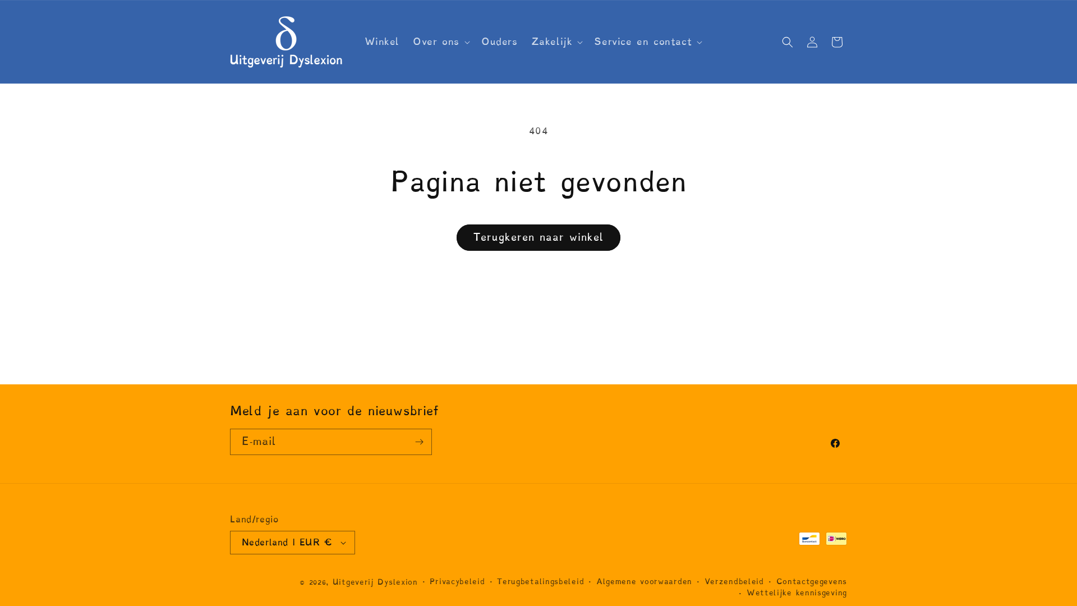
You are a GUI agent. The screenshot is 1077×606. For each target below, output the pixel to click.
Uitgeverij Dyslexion (375, 582)
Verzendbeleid (734, 581)
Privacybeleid (457, 581)
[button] (440, 41)
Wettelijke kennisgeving (797, 593)
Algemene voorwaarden (644, 581)
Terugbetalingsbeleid (540, 581)
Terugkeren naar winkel (538, 237)
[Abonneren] (419, 442)
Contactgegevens (812, 581)
